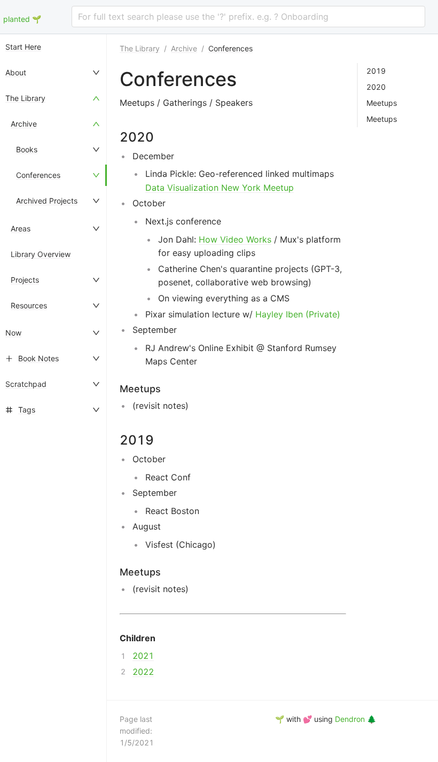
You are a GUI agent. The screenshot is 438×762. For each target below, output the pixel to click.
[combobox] (248, 16)
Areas (20, 228)
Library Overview (41, 254)
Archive (24, 123)
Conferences (38, 175)
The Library (25, 98)
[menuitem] (53, 47)
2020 (376, 87)
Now (13, 332)
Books (26, 149)
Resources (29, 305)
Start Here (23, 46)
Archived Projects (46, 200)
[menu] (53, 398)
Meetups (381, 103)
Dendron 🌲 (355, 719)
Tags (26, 409)
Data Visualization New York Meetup (219, 187)
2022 (143, 671)
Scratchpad (25, 383)
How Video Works (235, 239)
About (15, 72)
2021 (143, 655)
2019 (376, 71)
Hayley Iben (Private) (297, 314)
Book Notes (38, 358)
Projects (25, 279)
